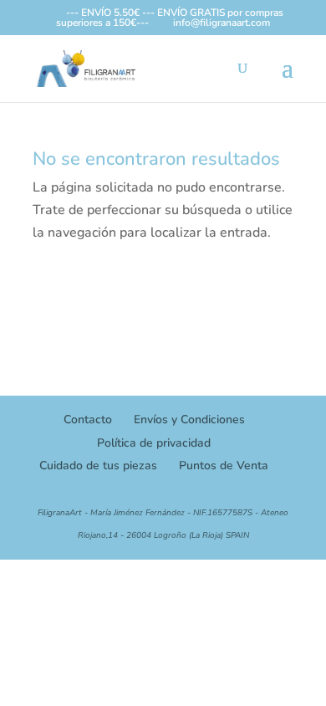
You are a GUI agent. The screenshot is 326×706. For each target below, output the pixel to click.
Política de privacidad (154, 443)
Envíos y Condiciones (189, 419)
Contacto (88, 419)
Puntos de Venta (223, 465)
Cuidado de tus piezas (98, 465)
